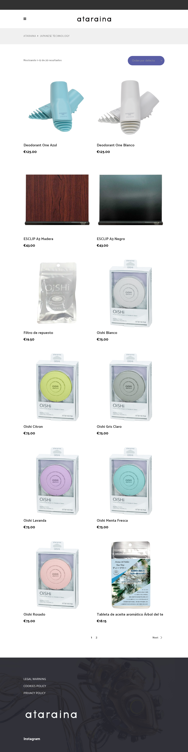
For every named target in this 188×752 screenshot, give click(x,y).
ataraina (30, 36)
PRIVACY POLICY (35, 693)
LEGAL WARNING (35, 679)
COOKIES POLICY (35, 686)
